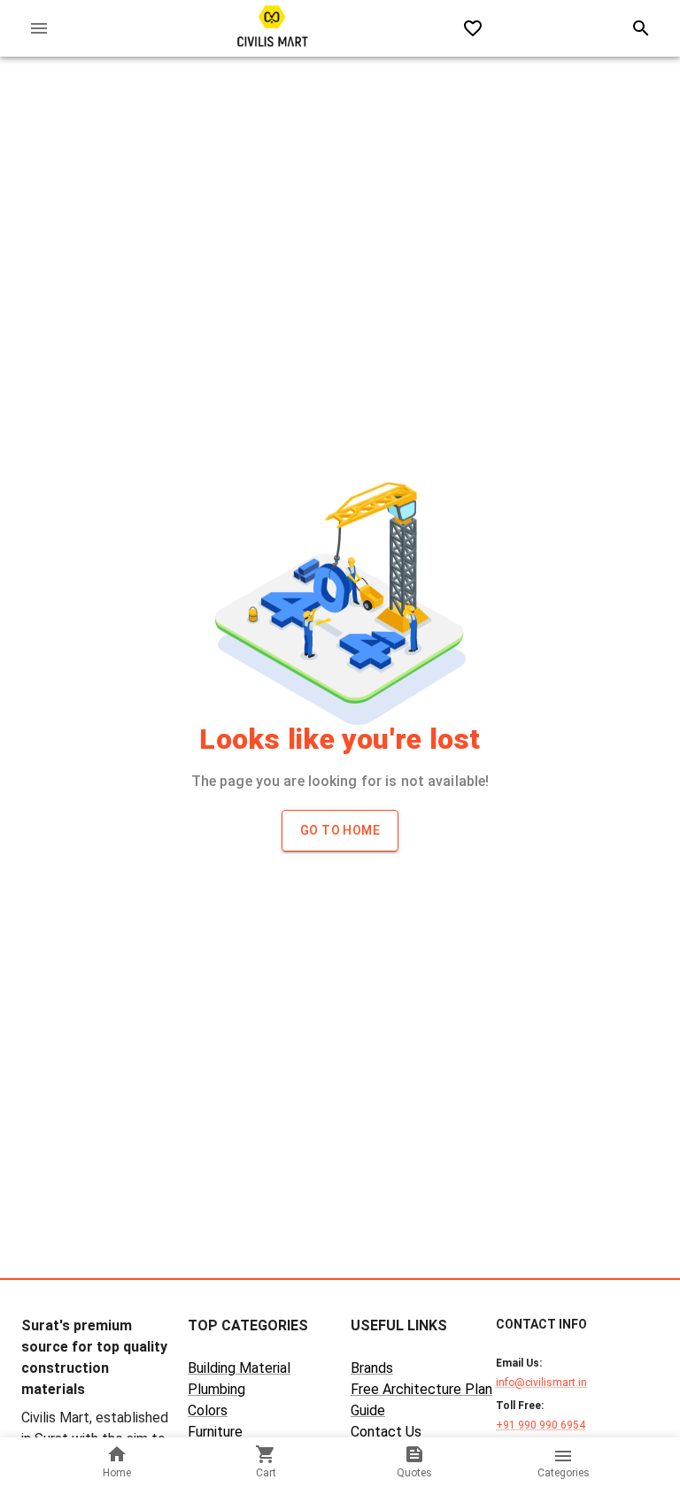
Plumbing (216, 1389)
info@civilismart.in (541, 1382)
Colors (208, 1410)
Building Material (239, 1368)
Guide (368, 1410)
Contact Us (386, 1431)
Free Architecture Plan (421, 1389)
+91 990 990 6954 (540, 1425)
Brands (372, 1368)
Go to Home (340, 830)
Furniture (215, 1431)
